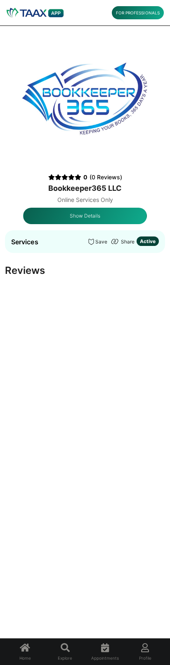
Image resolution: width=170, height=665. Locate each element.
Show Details (85, 216)
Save (101, 242)
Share (128, 242)
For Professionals (138, 12)
